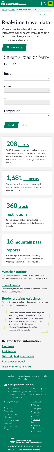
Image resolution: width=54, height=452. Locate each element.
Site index (28, 379)
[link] (27, 151)
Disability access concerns (29, 376)
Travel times (11, 285)
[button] (14, 47)
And (5, 98)
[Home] (18, 3)
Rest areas (8, 346)
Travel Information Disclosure (29, 449)
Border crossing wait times (21, 298)
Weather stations (14, 272)
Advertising (44, 15)
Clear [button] (24, 124)
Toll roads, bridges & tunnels (18, 356)
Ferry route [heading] (12, 111)
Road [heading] (7, 73)
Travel (12, 9)
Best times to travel (13, 361)
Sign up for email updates (21, 384)
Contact (11, 376)
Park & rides (9, 351)
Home (4, 9)
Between (7, 86)
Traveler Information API (16, 366)
